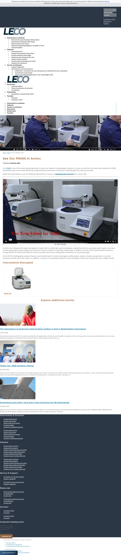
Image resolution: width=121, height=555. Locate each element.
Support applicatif (17, 67)
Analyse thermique (10, 421)
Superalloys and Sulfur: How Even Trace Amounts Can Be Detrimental (34, 402)
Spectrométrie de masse (12, 423)
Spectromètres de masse (20, 44)
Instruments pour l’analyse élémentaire (25, 40)
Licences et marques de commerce (17, 546)
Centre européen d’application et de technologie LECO (34, 75)
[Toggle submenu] (116, 103)
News (8, 153)
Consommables (16, 48)
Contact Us (6, 536)
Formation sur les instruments (22, 69)
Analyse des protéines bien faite (22, 53)
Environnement (16, 51)
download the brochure (64, 174)
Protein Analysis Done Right (21, 55)
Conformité (15, 90)
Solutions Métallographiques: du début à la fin (27, 46)
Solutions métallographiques (13, 427)
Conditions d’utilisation (14, 544)
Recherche (108, 12)
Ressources (11, 84)
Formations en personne (23, 73)
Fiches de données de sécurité (22, 88)
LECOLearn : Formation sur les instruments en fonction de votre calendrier (41, 71)
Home (4, 153)
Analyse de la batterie (19, 63)
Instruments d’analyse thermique (23, 42)
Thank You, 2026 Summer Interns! (17, 366)
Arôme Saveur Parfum (19, 59)
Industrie (10, 49)
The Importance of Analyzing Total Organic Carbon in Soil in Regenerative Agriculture (43, 329)
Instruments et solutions (16, 38)
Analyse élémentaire (10, 419)
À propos (10, 96)
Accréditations (8, 494)
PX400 (8, 168)
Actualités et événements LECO (22, 94)
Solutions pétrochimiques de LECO (23, 61)
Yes (106, 1)
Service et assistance (14, 65)
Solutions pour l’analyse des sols (22, 57)
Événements (11, 92)
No (108, 1)
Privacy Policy (11, 542)
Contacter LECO (110, 10)
